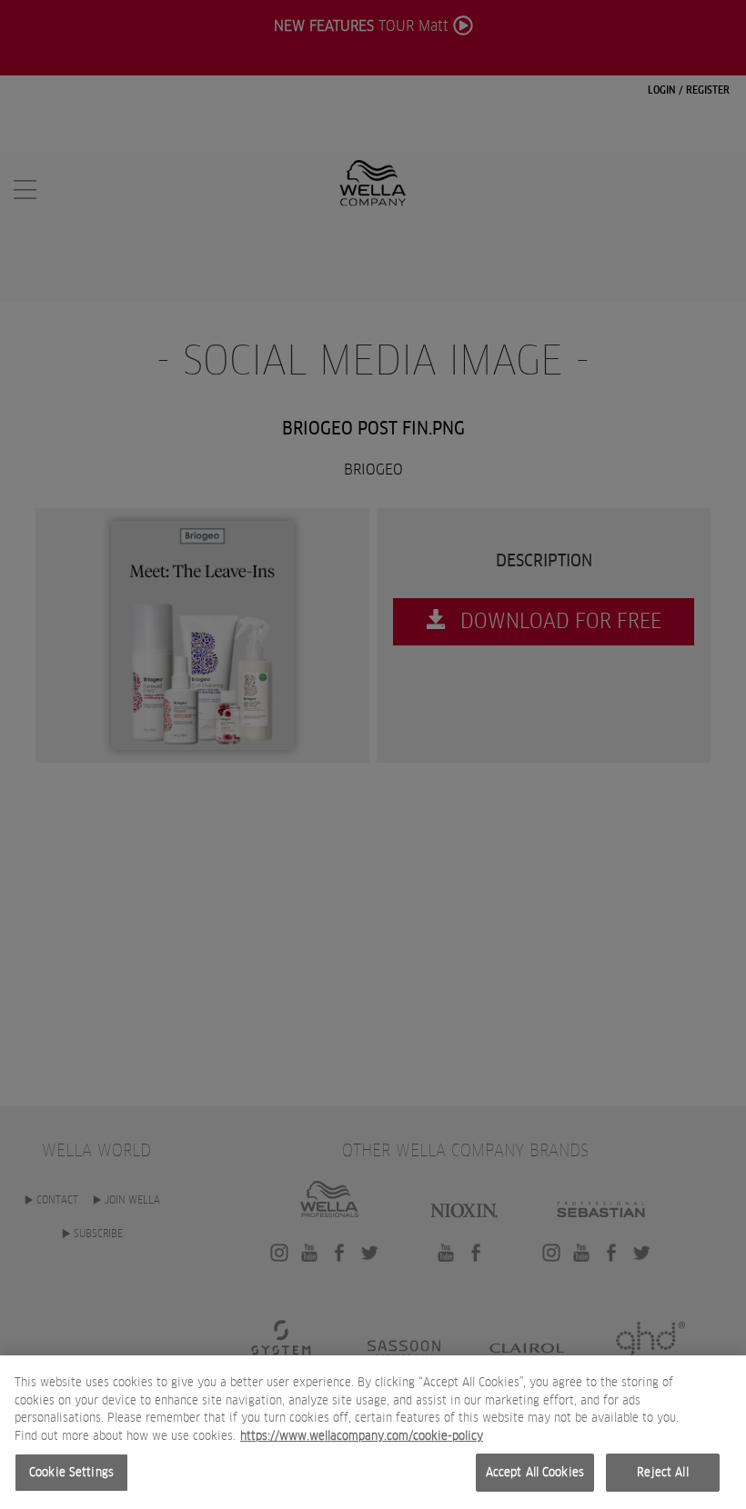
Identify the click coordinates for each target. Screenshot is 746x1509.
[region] (373, 1432)
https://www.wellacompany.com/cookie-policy (361, 1436)
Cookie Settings (71, 1472)
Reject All (662, 1472)
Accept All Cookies (535, 1472)
